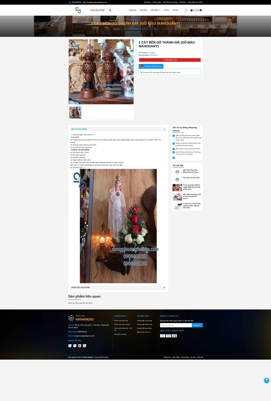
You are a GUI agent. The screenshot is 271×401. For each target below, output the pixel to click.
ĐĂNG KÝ (197, 325)
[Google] (84, 345)
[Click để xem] (101, 72)
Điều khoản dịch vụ (143, 332)
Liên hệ (175, 10)
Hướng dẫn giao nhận (144, 328)
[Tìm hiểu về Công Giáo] (177, 179)
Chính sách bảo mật (121, 320)
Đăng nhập (157, 2)
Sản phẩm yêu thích (195, 2)
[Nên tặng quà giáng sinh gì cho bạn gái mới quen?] (177, 197)
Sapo (106, 357)
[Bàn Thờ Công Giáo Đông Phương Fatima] (177, 172)
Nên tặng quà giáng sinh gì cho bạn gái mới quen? (192, 196)
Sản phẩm (155, 10)
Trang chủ (132, 10)
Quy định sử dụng (120, 334)
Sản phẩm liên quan (84, 296)
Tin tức (166, 10)
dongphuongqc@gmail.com (84, 336)
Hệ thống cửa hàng (170, 2)
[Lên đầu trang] (267, 388)
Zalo (175, 60)
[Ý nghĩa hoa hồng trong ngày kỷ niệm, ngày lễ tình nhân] (177, 206)
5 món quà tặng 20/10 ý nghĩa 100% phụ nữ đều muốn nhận (191, 187)
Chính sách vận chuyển (122, 324)
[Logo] (78, 10)
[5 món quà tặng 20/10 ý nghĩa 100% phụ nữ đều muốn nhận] (177, 187)
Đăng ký (147, 2)
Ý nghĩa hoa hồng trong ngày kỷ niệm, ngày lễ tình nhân (191, 205)
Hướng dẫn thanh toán (144, 324)
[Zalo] (70, 345)
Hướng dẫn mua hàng (144, 320)
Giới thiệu (143, 10)
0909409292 (168, 60)
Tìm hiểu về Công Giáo (191, 177)
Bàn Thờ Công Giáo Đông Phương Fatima (191, 171)
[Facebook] (75, 345)
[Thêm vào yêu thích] (71, 42)
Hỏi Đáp (183, 2)
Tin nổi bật (178, 165)
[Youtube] (79, 345)
